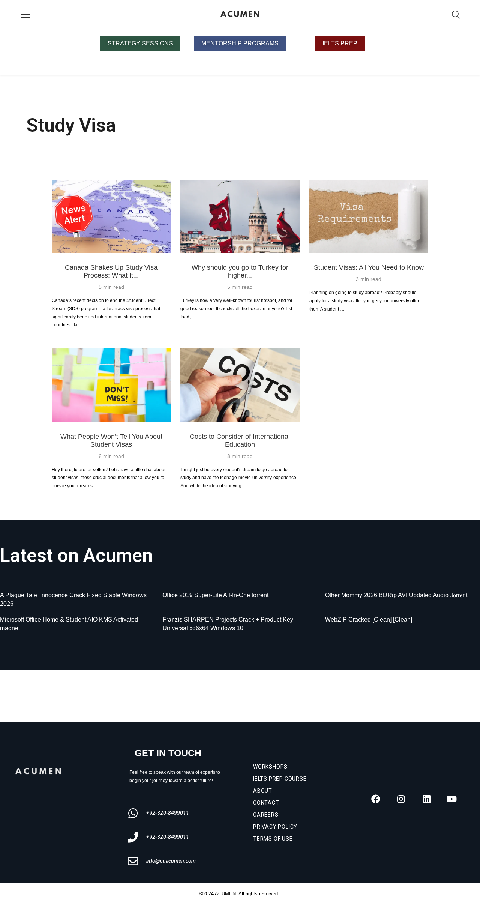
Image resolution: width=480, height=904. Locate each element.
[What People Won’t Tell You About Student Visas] (111, 385)
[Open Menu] (25, 14)
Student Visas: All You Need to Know (369, 267)
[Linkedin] (426, 799)
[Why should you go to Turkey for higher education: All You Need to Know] (239, 217)
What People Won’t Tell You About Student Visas (111, 440)
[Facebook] (376, 799)
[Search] (455, 14)
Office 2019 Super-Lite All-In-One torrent (215, 595)
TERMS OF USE (273, 839)
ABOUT (262, 791)
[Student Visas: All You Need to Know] (368, 217)
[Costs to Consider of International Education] (239, 385)
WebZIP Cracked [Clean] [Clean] (368, 619)
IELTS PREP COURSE (280, 779)
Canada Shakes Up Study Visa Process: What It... (111, 271)
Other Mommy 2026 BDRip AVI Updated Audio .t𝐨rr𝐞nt (396, 595)
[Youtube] (452, 799)
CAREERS (266, 815)
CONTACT (266, 803)
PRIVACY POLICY (275, 827)
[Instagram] (401, 799)
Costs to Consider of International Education (240, 440)
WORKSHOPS (270, 767)
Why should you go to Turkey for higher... (240, 271)
